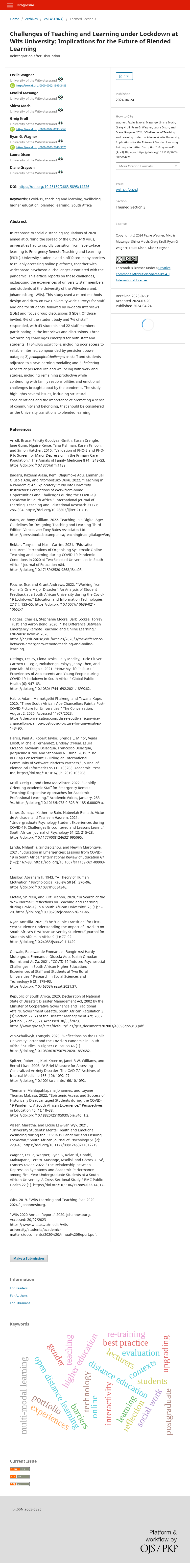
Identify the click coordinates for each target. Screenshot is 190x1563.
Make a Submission (28, 1258)
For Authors (18, 1295)
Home (14, 19)
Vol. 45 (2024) (54, 19)
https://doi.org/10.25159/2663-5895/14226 (54, 186)
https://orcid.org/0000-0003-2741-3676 (41, 147)
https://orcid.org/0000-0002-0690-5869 (41, 129)
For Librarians (20, 1303)
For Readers (18, 1288)
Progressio (25, 5)
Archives (31, 19)
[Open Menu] (10, 5)
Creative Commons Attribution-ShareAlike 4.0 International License (143, 273)
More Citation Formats (136, 166)
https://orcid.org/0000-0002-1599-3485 (41, 85)
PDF (126, 76)
